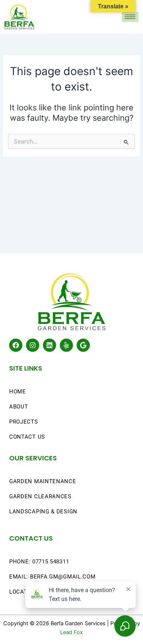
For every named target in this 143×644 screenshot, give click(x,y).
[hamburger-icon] (130, 17)
